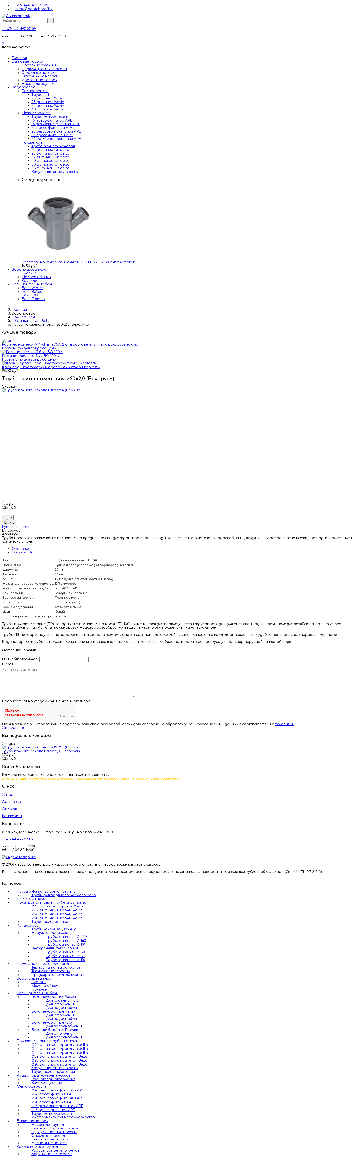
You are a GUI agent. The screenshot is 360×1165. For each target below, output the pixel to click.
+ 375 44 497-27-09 (18, 839)
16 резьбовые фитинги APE (55, 124)
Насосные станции (39, 65)
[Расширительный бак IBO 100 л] (32, 352)
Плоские (29, 273)
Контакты (12, 816)
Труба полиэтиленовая (53, 146)
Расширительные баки (32, 284)
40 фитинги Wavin (47, 109)
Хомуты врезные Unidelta (54, 172)
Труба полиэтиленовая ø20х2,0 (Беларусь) (41, 751)
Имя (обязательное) (20, 659)
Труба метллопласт (50, 117)
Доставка (11, 802)
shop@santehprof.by (34, 9)
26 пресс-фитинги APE (52, 135)
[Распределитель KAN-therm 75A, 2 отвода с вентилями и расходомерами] (8, 341)
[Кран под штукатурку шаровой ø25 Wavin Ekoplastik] (49, 363)
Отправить (13, 728)
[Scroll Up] (3, 1161)
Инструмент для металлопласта (63, 1117)
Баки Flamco (33, 299)
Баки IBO (30, 295)
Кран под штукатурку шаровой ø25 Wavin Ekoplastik (51, 367)
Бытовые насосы (27, 61)
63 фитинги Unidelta (50, 168)
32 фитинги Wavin (47, 106)
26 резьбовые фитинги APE (56, 139)
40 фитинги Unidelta (50, 161)
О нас (7, 795)
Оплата (9, 809)
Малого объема (36, 277)
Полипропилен (35, 91)
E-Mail (7, 664)
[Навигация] (3, 51)
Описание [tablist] (21, 549)
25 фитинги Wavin (47, 102)
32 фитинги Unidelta (50, 157)
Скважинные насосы (40, 76)
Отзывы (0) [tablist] (22, 552)
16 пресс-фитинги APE (51, 120)
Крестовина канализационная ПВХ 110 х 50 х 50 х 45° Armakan (78, 262)
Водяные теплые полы (51, 1154)
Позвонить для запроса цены (29, 348)
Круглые (29, 280)
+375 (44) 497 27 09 (31, 5)
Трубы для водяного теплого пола (63, 895)
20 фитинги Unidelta (50, 150)
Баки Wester (32, 288)
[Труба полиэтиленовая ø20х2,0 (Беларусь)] (41, 747)
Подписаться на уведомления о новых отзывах (46, 701)
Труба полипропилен (50, 922)
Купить (9, 522)
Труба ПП (40, 95)
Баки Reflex (32, 292)
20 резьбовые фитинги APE (56, 131)
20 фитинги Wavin (47, 98)
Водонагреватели (29, 269)
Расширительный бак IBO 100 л (30, 356)
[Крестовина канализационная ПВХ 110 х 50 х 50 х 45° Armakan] (58, 258)
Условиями (284, 724)
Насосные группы (38, 84)
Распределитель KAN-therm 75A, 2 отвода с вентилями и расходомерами (70, 344)
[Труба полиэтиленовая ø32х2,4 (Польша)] (41, 390)
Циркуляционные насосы (44, 69)
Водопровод (24, 87)
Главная (19, 58)
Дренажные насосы (39, 80)
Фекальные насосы (38, 72)
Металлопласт (36, 113)
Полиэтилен (33, 142)
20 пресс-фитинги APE (52, 128)
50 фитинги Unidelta (50, 164)
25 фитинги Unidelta (50, 153)
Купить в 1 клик (15, 527)
